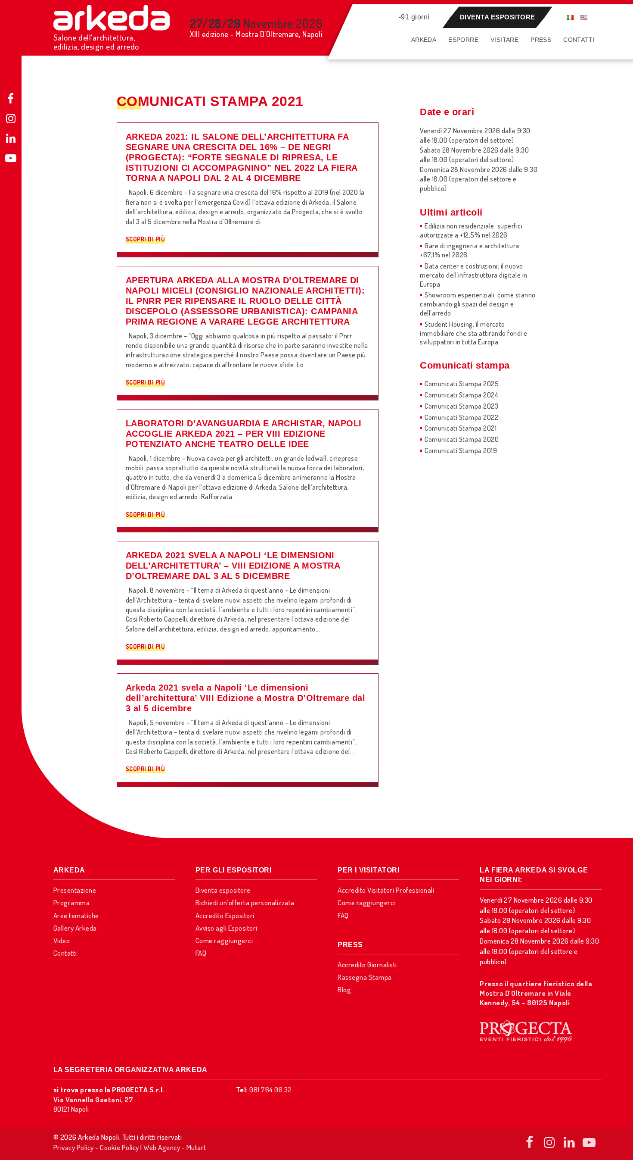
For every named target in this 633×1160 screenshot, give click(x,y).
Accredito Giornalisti (367, 964)
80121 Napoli (93, 1104)
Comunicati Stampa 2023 (461, 406)
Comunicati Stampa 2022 (461, 417)
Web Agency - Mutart (174, 1147)
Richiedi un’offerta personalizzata (245, 902)
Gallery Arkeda (75, 927)
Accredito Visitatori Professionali (386, 889)
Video (61, 940)
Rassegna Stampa (365, 977)
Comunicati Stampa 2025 (462, 383)
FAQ (201, 952)
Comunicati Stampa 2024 (461, 395)
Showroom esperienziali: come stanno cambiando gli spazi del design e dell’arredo (478, 304)
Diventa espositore (497, 17)
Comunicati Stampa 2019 (461, 450)
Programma (71, 902)
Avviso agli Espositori (226, 927)
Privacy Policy (73, 1147)
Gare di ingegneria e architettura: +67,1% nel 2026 (470, 250)
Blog (344, 989)
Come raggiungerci (224, 940)
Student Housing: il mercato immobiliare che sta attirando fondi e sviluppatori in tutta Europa (474, 333)
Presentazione (74, 889)
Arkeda (423, 39)
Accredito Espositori (224, 915)
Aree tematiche (76, 915)
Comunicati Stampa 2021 (460, 428)
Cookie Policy (119, 1147)
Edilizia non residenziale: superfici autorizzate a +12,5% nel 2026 (471, 230)
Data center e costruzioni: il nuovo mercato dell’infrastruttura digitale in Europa (474, 275)
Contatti (578, 39)
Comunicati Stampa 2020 (462, 439)
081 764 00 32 (270, 1089)
